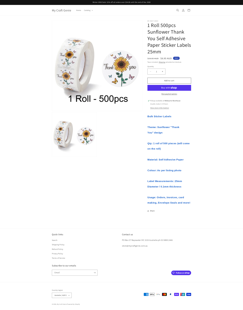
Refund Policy (57, 249)
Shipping (162, 62)
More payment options (169, 94)
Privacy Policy (57, 253)
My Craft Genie (62, 304)
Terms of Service (58, 258)
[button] (88, 10)
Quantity (150, 66)
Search (54, 240)
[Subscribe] (94, 273)
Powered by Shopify (73, 304)
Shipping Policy (58, 244)
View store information (159, 108)
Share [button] (152, 211)
